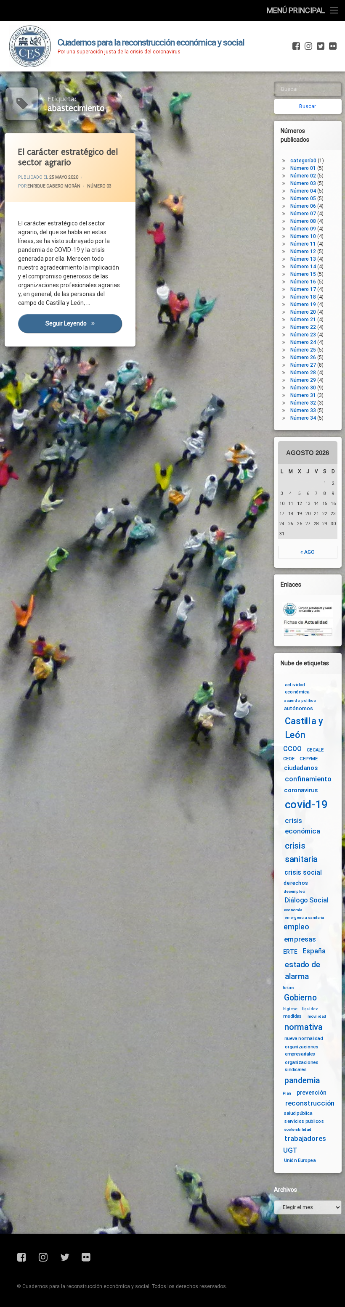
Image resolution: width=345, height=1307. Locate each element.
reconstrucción (310, 1103)
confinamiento (308, 779)
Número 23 (303, 335)
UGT (290, 1150)
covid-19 (306, 804)
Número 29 (303, 380)
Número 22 (303, 327)
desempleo (294, 891)
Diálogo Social (307, 900)
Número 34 (303, 418)
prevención (311, 1092)
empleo (296, 927)
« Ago (307, 552)
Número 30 (303, 388)
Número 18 (303, 297)
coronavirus (301, 790)
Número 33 (303, 410)
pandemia (302, 1080)
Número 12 (303, 251)
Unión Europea (300, 1160)
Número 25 (303, 350)
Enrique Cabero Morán (53, 186)
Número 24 (303, 342)
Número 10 (303, 236)
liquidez (310, 1008)
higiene (290, 1008)
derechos (296, 883)
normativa (303, 1027)
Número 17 (303, 289)
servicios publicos (304, 1121)
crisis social (302, 872)
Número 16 (303, 282)
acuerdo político (300, 700)
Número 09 (303, 229)
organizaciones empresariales (301, 1049)
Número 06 (303, 206)
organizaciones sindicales (301, 1065)
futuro (288, 987)
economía (293, 910)
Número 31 (303, 395)
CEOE (289, 759)
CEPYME (309, 759)
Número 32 (303, 403)
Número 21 (303, 320)
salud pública (298, 1113)
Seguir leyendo (83, 323)
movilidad (317, 1016)
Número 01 (303, 168)
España (314, 951)
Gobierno (300, 998)
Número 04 (303, 191)
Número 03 (99, 186)
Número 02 (303, 176)
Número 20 (303, 312)
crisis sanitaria (301, 852)
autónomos (298, 708)
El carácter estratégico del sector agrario (68, 157)
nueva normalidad (303, 1038)
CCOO (292, 749)
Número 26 (303, 357)
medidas (293, 1016)
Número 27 (303, 365)
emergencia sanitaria (304, 917)
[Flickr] (332, 46)
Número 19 (303, 304)
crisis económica (303, 826)
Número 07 (303, 214)
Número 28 (303, 373)
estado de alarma (302, 970)
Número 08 (303, 221)
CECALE (315, 750)
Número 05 (303, 198)
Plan (287, 1092)
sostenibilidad (298, 1129)
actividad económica (297, 688)
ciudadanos (300, 768)
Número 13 (303, 259)
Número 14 (303, 267)
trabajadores (305, 1138)
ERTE (290, 951)
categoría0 (303, 161)
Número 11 (303, 244)
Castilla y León (304, 727)
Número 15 (303, 274)
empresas (300, 939)
